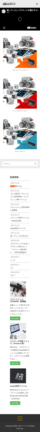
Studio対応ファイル (18, 386)
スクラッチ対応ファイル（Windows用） (19, 342)
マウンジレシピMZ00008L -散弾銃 (18, 300)
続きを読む (15, 318)
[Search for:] (20, 164)
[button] (20, 418)
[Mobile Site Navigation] (37, 4)
